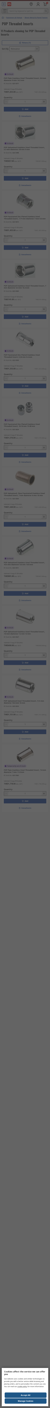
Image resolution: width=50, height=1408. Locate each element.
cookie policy (22, 1386)
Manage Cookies (25, 1401)
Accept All (25, 1395)
